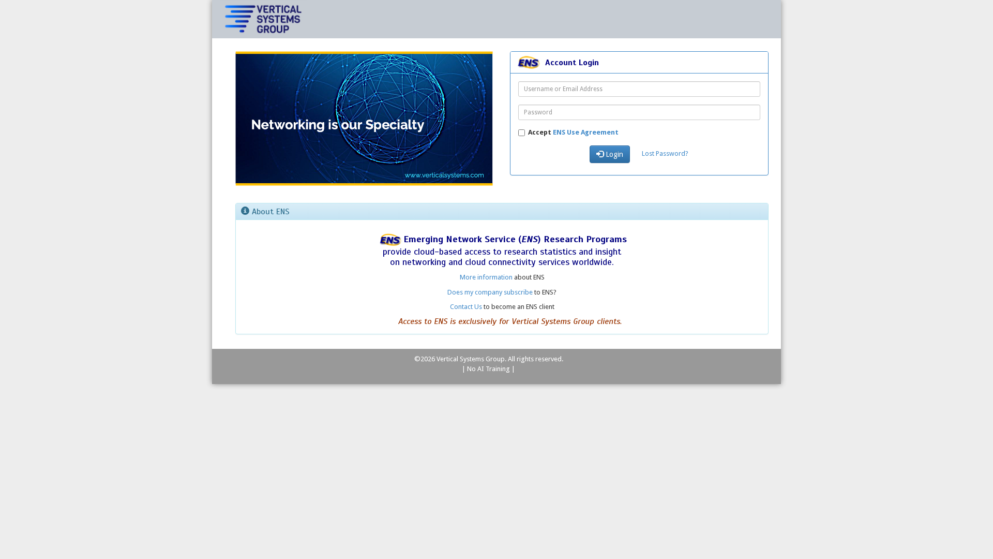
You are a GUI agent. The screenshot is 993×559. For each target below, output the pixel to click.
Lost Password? (665, 153)
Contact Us (466, 307)
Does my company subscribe (490, 292)
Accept (573, 132)
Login (613, 154)
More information (486, 277)
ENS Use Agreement (586, 132)
